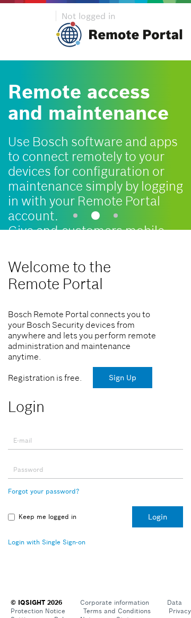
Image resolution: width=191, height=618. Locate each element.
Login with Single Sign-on (46, 542)
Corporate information (114, 602)
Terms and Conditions (117, 611)
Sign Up (122, 377)
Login (157, 517)
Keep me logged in (47, 517)
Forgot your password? (43, 491)
